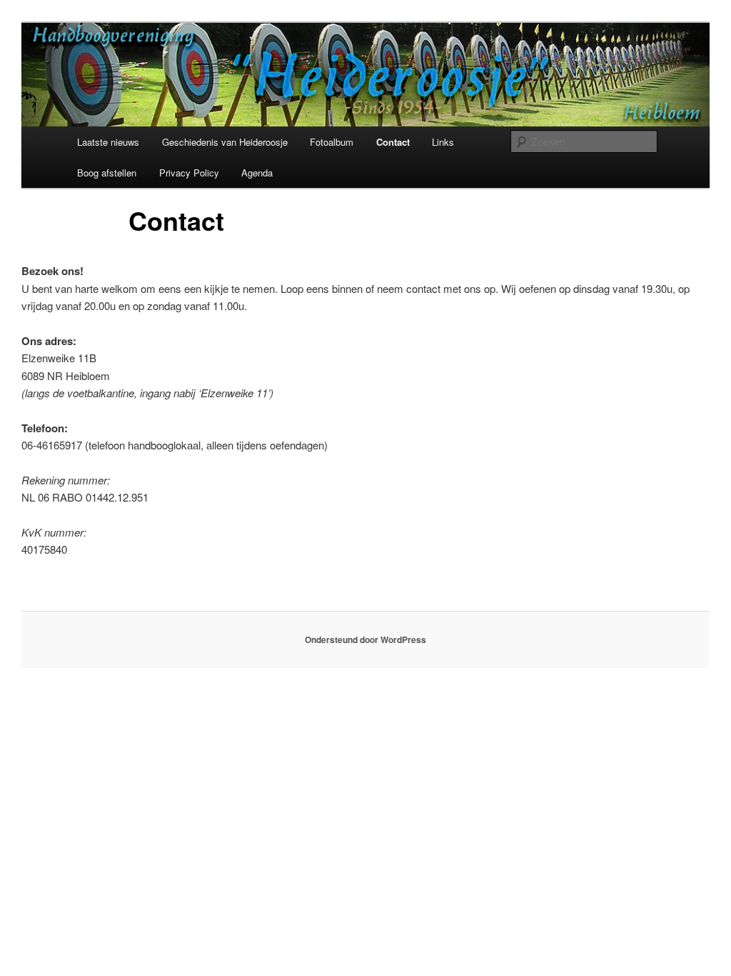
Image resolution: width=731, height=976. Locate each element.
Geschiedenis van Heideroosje (225, 142)
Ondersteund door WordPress (365, 639)
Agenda (257, 172)
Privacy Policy (189, 172)
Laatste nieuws (108, 142)
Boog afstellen (106, 172)
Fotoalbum (331, 142)
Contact (393, 142)
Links (443, 142)
